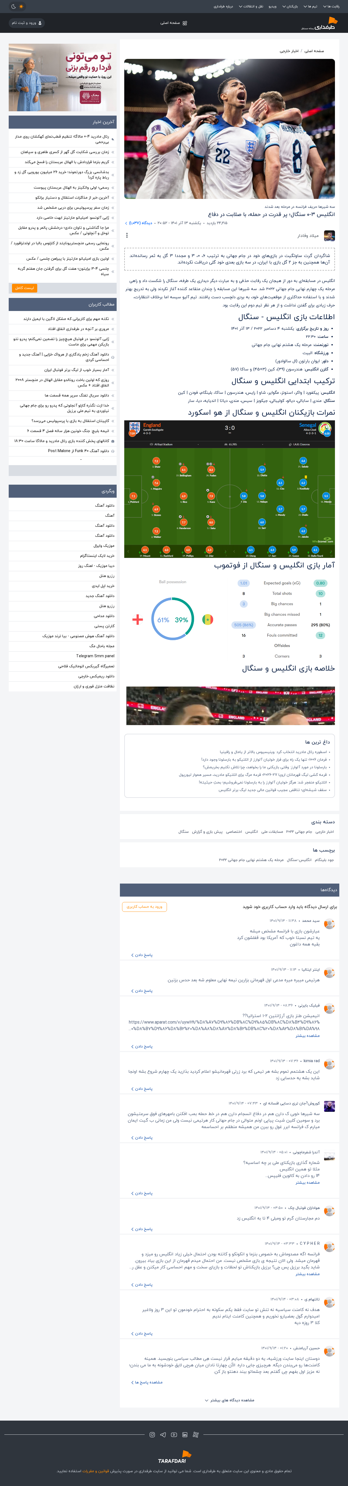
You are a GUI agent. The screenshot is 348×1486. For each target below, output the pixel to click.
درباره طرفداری (223, 6)
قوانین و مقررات (95, 1471)
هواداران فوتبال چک (304, 1208)
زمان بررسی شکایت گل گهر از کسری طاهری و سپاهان (65, 152)
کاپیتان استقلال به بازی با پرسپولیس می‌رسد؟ (70, 421)
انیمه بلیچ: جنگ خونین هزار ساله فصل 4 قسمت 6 (68, 431)
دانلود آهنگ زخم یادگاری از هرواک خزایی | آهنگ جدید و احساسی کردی (64, 357)
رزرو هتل (106, 576)
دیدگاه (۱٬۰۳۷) (140, 223)
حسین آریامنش (306, 1348)
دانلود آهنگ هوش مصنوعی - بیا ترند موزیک (78, 636)
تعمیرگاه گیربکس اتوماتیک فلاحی (86, 666)
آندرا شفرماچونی (306, 1152)
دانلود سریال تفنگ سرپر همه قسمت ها (77, 395)
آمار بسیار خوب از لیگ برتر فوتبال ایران (76, 370)
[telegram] (163, 1434)
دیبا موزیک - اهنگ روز (96, 566)
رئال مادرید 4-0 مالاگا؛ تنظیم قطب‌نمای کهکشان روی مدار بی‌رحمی (62, 139)
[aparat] (195, 1434)
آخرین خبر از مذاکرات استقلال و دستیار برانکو (72, 197)
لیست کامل (24, 288)
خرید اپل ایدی (103, 586)
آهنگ (109, 515)
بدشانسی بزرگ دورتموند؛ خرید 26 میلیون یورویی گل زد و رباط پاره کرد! (61, 175)
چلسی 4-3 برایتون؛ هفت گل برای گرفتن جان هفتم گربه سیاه (63, 271)
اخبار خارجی (289, 51)
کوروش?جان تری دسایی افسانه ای (291, 1103)
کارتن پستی (104, 626)
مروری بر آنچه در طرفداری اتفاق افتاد (78, 329)
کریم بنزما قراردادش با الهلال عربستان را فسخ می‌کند (67, 162)
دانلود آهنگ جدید (100, 596)
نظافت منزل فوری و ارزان (94, 686)
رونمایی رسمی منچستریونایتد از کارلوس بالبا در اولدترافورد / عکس (60, 246)
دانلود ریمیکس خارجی (96, 676)
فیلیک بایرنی (309, 1005)
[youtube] (174, 1434)
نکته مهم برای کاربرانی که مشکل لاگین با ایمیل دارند (66, 319)
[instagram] (152, 1434)
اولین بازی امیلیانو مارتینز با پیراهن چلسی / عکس (67, 258)
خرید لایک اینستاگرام (97, 555)
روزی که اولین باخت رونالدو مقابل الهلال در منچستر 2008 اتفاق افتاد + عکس (62, 382)
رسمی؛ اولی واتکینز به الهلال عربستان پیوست (71, 187)
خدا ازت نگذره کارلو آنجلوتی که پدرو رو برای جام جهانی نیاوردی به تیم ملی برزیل (64, 408)
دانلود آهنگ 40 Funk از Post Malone (78, 451)
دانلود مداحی (104, 616)
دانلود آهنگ (104, 505)
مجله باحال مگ (101, 646)
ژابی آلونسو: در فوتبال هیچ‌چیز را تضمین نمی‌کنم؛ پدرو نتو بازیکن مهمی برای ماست (61, 341)
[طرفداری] (284, 23)
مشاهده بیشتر (308, 1036)
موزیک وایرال (104, 545)
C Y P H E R (310, 1243)
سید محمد (311, 920)
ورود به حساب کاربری (144, 906)
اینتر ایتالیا (311, 969)
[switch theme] (17, 6)
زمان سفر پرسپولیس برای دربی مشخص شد (73, 207)
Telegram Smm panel (95, 656)
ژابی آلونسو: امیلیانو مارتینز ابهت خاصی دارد (72, 217)
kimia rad (312, 1061)
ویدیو (272, 6)
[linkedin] (185, 1434)
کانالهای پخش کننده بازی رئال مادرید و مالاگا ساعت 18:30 (61, 441)
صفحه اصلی (170, 23)
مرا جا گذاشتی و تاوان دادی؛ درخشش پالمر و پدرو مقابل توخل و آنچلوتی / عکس (63, 230)
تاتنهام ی (312, 1299)
